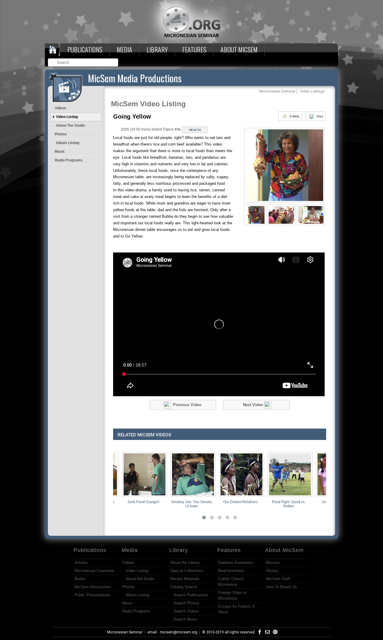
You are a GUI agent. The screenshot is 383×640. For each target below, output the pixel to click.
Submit (114, 63)
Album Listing (67, 143)
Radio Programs (69, 160)
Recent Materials (185, 579)
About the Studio (70, 125)
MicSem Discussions (93, 587)
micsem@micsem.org (178, 632)
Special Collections (186, 570)
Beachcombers (231, 570)
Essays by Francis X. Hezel (237, 609)
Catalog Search (183, 587)
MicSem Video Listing (148, 104)
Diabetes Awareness (235, 562)
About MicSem (284, 550)
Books (80, 579)
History (272, 570)
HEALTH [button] (195, 129)
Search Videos (186, 611)
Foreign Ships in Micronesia (232, 595)
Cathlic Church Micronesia (231, 582)
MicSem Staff (278, 579)
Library (157, 49)
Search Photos (186, 603)
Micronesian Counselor (94, 570)
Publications (84, 49)
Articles (81, 562)
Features (194, 49)
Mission (272, 562)
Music (60, 151)
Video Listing (67, 117)
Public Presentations (92, 595)
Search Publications (191, 595)
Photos (61, 134)
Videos (60, 108)
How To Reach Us (281, 587)
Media (124, 49)
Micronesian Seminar (124, 632)
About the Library (185, 562)
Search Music (185, 619)
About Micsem (239, 49)
